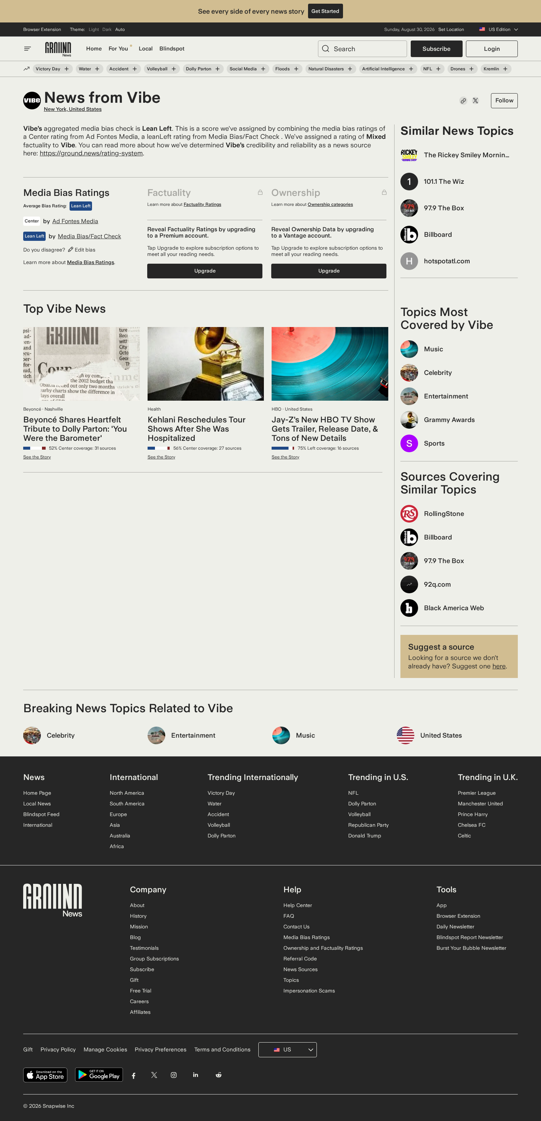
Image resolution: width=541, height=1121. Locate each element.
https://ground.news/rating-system (91, 153)
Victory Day (48, 68)
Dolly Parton (198, 68)
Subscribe (436, 48)
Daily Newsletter (455, 927)
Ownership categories (330, 204)
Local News (37, 804)
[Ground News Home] (58, 49)
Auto (120, 29)
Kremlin (491, 68)
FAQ (288, 916)
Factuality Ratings (202, 204)
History (138, 916)
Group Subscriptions (154, 959)
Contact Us (296, 927)
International (37, 825)
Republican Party (368, 825)
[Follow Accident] (134, 69)
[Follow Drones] (471, 69)
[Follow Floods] (296, 69)
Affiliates (140, 1012)
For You (118, 48)
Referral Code (300, 959)
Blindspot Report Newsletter (469, 937)
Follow (504, 100)
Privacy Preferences (161, 1049)
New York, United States (73, 109)
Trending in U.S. (378, 777)
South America (127, 804)
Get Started (325, 11)
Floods (282, 68)
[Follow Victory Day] (66, 69)
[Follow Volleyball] (173, 69)
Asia (115, 825)
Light (94, 29)
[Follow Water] (97, 69)
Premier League (477, 793)
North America (127, 793)
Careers (139, 1001)
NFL (427, 68)
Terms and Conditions (222, 1049)
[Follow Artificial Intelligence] (411, 69)
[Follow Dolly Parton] (217, 69)
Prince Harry (473, 814)
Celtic (464, 836)
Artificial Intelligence (383, 68)
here (499, 666)
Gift (134, 980)
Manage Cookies (105, 1049)
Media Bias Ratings (90, 262)
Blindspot (171, 48)
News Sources (300, 969)
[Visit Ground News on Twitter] (154, 1074)
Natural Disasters (326, 68)
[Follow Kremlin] (505, 69)
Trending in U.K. (488, 777)
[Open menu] (27, 48)
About (137, 905)
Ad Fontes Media (75, 221)
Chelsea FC (471, 825)
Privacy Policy (58, 1049)
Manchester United (480, 804)
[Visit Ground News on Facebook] (134, 1075)
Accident (118, 68)
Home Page (37, 793)
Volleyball (157, 68)
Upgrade (205, 271)
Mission (139, 927)
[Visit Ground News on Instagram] (173, 1075)
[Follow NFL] (438, 69)
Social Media (243, 68)
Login (492, 48)
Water (85, 68)
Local (146, 48)
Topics (291, 980)
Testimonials (144, 948)
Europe (118, 814)
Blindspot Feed (41, 814)
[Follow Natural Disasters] (350, 69)
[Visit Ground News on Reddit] (218, 1074)
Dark (107, 29)
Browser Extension (42, 29)
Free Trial (140, 991)
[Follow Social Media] (263, 69)
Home (94, 48)
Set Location (451, 29)
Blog (135, 937)
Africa (117, 846)
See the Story (37, 457)
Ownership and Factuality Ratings (323, 948)
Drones (457, 68)
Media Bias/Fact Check (89, 236)
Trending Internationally (253, 777)
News (34, 777)
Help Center (297, 905)
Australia (120, 836)
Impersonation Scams (309, 991)
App (441, 905)
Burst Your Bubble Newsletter (471, 948)
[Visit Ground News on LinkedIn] (195, 1074)
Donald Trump (364, 836)
